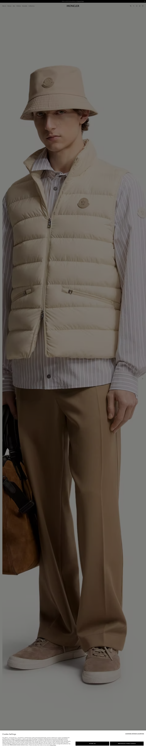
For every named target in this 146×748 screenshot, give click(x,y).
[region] (73, 739)
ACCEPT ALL (92, 743)
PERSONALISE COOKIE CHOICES (127, 743)
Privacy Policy (53, 745)
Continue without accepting (134, 733)
